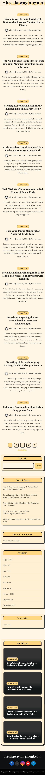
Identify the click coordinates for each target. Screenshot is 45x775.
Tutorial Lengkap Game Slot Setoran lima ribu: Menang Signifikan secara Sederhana (23, 63)
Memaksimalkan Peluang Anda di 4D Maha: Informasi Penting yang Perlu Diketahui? (23, 275)
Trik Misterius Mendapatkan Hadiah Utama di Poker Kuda (23, 190)
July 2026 (6, 565)
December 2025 (9, 605)
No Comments (36, 30)
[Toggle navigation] (4, 3)
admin (11, 30)
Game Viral (23, 15)
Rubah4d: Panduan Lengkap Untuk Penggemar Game (23, 408)
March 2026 (7, 588)
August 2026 (8, 560)
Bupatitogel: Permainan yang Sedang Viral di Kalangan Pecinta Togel (23, 365)
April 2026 (7, 582)
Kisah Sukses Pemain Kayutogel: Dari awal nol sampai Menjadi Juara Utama (23, 22)
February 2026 (8, 594)
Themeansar (39, 772)
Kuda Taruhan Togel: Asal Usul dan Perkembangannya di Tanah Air (23, 149)
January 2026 (8, 600)
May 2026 (7, 577)
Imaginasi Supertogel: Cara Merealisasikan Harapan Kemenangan (23, 320)
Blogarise (28, 772)
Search (22, 458)
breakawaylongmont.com (22, 756)
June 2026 (7, 571)
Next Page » (22, 450)
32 (29, 445)
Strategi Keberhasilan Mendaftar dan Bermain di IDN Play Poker (23, 107)
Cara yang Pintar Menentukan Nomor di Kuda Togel (23, 232)
